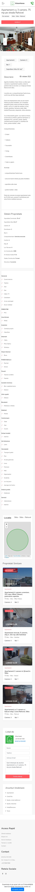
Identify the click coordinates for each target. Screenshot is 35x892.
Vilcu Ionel (18, 736)
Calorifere (7, 332)
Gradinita (6, 478)
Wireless (6, 347)
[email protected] (20, 741)
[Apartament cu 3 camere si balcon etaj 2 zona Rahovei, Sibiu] (17, 694)
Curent (6, 429)
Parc (5, 456)
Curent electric (8, 279)
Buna (5, 355)
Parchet (6, 363)
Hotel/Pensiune (11, 807)
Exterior (6, 390)
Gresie (6, 367)
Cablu (5, 340)
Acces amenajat (8, 301)
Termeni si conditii (6, 843)
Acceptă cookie (17, 889)
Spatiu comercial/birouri (13, 800)
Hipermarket (7, 474)
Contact (3, 846)
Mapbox (7, 557)
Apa (5, 287)
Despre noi (4, 837)
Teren (8, 811)
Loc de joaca (7, 481)
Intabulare (7, 493)
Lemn (5, 444)
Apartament (10, 793)
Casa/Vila (9, 796)
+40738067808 (5, 863)
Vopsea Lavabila (8, 375)
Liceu (5, 463)
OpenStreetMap (17, 556)
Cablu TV (6, 294)
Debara (6, 398)
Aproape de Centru (9, 485)
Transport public (8, 452)
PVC (5, 313)
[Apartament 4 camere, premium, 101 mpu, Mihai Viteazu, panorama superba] (17, 577)
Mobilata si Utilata (9, 406)
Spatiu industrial (11, 804)
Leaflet (5, 556)
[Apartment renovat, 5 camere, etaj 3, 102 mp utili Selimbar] (17, 617)
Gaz (5, 290)
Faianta (6, 378)
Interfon (6, 437)
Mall (5, 471)
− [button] (6, 527)
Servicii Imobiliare (6, 840)
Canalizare (7, 297)
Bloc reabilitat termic (10, 386)
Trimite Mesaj (17, 776)
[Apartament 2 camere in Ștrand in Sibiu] (17, 655)
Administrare (7, 501)
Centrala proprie (8, 328)
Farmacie (6, 467)
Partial (6, 414)
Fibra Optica (7, 344)
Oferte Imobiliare (6, 833)
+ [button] (6, 524)
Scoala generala (8, 460)
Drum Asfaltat (8, 305)
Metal (5, 320)
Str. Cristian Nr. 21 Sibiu (8, 860)
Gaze (5, 421)
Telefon (6, 283)
